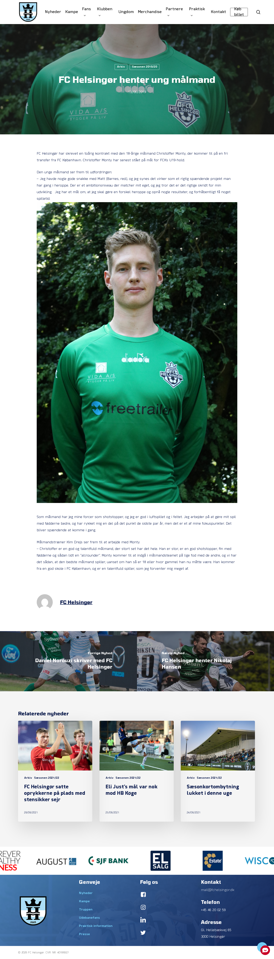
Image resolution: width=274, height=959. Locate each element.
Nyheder (86, 893)
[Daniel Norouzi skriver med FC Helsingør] (68, 661)
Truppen (85, 909)
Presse (84, 934)
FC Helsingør (76, 602)
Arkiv (121, 66)
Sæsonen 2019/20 (144, 66)
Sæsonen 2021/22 (46, 778)
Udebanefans (89, 917)
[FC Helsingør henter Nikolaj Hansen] (205, 661)
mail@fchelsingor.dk (217, 890)
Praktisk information (96, 926)
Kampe (84, 901)
